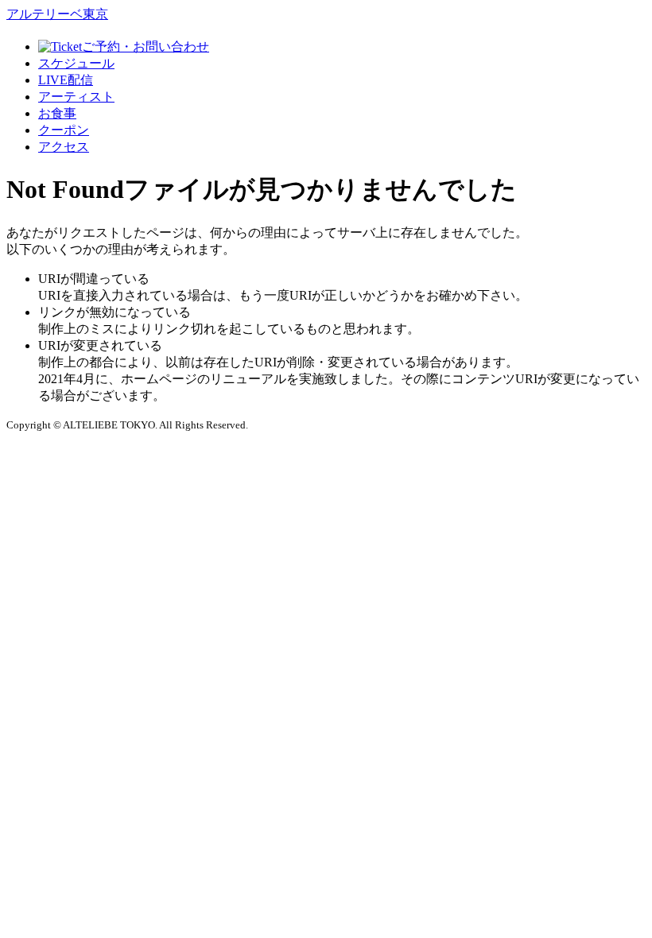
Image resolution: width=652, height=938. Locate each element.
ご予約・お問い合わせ (145, 46)
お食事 (57, 113)
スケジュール (76, 63)
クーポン (63, 130)
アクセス (63, 146)
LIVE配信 (65, 80)
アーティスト (76, 96)
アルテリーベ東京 (57, 14)
